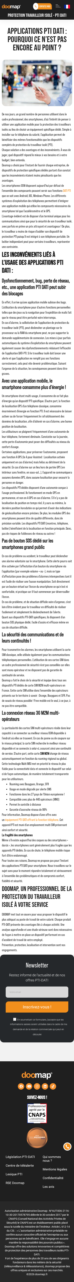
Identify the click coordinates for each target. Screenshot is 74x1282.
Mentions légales (55, 1169)
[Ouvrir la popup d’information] (58, 6)
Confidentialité (53, 1178)
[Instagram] (37, 1086)
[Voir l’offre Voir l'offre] (37, 1113)
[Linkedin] (45, 1086)
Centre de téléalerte (20, 1165)
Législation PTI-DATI (20, 1157)
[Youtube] (29, 1086)
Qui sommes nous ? (52, 1158)
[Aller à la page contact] (42, 6)
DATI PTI (67, 190)
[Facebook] (21, 1086)
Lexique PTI (14, 1174)
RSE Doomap (15, 1183)
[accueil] (11, 6)
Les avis (48, 1187)
